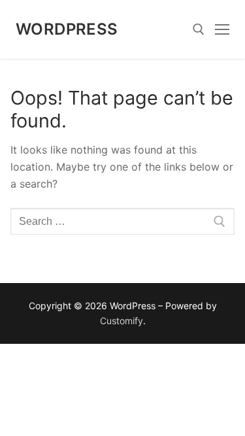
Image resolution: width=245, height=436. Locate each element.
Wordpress (67, 29)
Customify (121, 320)
